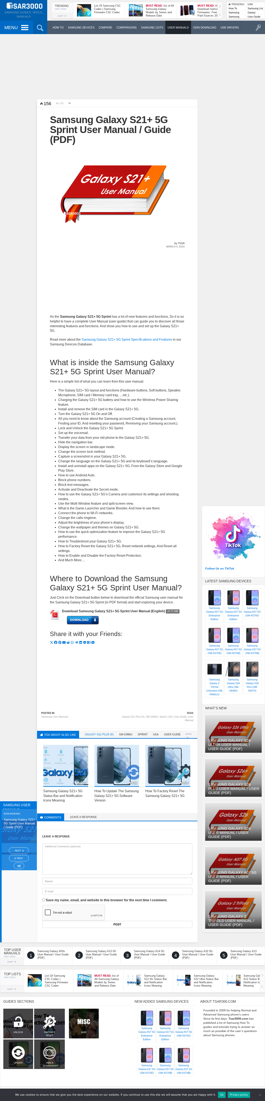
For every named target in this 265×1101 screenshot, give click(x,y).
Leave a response (83, 817)
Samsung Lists (234, 13)
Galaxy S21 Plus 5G (133, 716)
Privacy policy (239, 1094)
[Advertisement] (132, 66)
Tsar (181, 243)
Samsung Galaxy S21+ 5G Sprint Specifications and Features (127, 339)
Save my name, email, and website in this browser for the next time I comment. (106, 900)
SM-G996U (152, 716)
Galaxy (251, 12)
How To (233, 8)
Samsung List (255, 8)
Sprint (163, 716)
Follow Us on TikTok (219, 568)
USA (250, 4)
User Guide (254, 16)
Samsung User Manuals (234, 17)
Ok (222, 1094)
